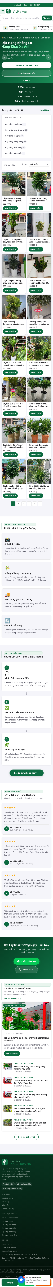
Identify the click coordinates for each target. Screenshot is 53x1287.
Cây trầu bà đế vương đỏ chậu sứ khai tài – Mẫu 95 (13, 446)
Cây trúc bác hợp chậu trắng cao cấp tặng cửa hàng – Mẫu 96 (38, 406)
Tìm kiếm (47, 18)
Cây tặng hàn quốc (14, 153)
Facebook (17, 5)
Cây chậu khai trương (16, 130)
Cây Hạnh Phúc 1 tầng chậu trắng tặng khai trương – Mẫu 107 (12, 200)
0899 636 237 (35, 5)
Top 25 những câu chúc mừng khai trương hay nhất (26, 1039)
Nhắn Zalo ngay (28, 961)
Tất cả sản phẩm (8, 1198)
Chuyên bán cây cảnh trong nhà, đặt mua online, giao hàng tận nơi (30, 1124)
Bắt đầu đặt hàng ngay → (26, 773)
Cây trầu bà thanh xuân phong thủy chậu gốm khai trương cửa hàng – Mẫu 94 (38, 448)
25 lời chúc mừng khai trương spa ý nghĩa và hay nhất (29, 1067)
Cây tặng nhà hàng (15, 147)
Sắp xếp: (24, 164)
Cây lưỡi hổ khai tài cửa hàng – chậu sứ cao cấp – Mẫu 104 (39, 241)
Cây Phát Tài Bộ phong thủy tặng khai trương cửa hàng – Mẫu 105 (12, 241)
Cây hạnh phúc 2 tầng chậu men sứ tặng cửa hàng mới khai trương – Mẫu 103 (13, 284)
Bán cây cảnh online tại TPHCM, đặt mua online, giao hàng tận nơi (29, 1109)
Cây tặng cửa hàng (15, 124)
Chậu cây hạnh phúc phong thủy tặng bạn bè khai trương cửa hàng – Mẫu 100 (39, 325)
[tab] (23, 80)
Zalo (25, 5)
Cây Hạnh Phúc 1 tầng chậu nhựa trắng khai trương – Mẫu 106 (38, 200)
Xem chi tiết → (10, 208)
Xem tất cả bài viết (26, 1137)
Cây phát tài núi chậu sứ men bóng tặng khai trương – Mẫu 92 (39, 488)
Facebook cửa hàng (9, 1251)
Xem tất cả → (45, 110)
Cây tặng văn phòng (15, 141)
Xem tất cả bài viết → (12, 999)
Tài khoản (5, 1205)
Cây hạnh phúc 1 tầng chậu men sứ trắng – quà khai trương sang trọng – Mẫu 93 (13, 489)
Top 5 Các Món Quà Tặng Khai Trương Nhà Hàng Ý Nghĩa (30, 1095)
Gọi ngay (9, 1282)
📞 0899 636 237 (26, 73)
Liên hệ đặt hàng (8, 1208)
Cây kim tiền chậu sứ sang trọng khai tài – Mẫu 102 (39, 282)
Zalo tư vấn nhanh (9, 1247)
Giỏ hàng (5, 1202)
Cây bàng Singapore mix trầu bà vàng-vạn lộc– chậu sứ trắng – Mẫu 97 (13, 406)
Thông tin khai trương (23, 1064)
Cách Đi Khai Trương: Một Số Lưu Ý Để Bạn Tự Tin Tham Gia (30, 1081)
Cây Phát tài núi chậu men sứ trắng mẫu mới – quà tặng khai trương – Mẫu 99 (13, 366)
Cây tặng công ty (14, 136)
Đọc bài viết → (12, 1053)
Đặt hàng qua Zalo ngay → (26, 65)
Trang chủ (7, 1277)
